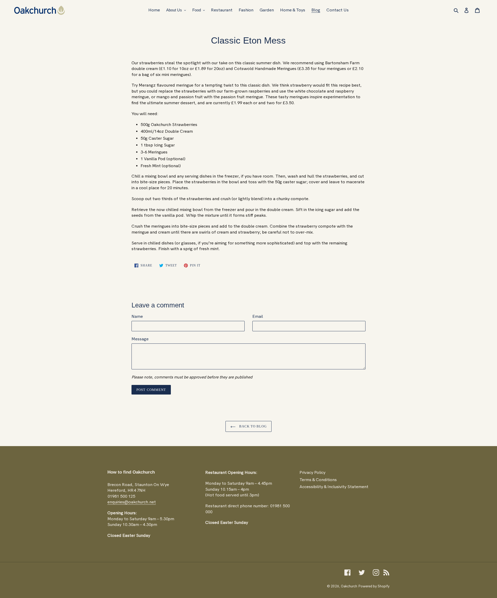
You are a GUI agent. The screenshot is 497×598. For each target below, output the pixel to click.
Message (140, 338)
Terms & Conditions (318, 479)
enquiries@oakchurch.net (131, 501)
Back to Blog (252, 426)
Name (137, 316)
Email (257, 316)
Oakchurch (349, 586)
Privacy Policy (312, 472)
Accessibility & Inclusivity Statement (333, 486)
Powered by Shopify (374, 586)
